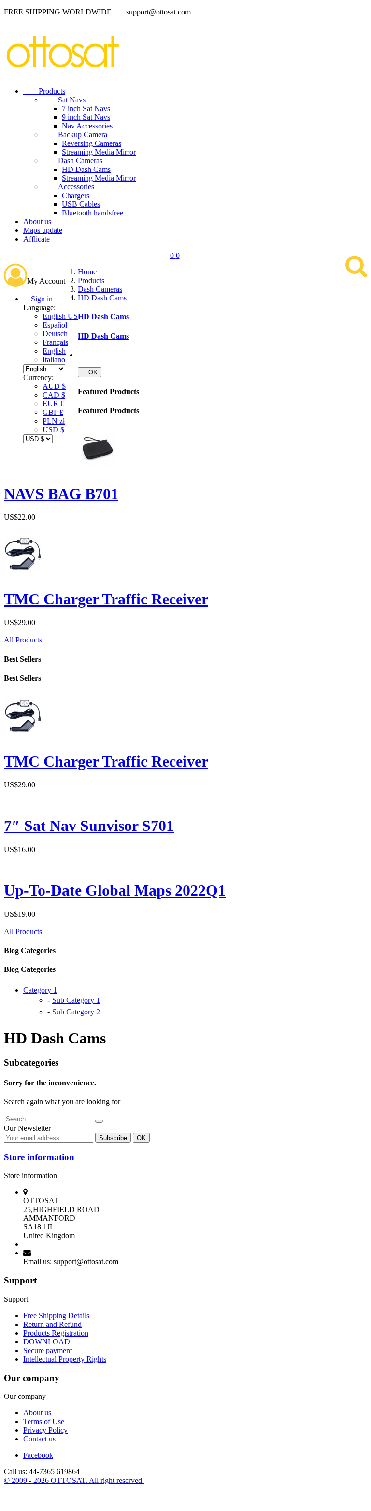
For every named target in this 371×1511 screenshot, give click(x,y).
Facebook (38, 1455)
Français (55, 342)
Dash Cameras (72, 161)
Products (44, 91)
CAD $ (54, 395)
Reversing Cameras (91, 143)
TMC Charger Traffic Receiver (106, 599)
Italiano (54, 360)
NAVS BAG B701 (61, 493)
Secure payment (47, 1350)
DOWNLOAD (46, 1342)
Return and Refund (52, 1324)
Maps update (42, 230)
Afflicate (36, 239)
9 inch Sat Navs (86, 117)
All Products (23, 640)
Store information (39, 1157)
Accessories (68, 187)
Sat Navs (64, 100)
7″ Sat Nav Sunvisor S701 (89, 825)
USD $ (53, 430)
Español (55, 325)
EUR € (53, 403)
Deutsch (55, 333)
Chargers (75, 195)
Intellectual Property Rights (64, 1359)
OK (90, 372)
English (54, 351)
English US (60, 316)
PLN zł (54, 421)
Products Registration (55, 1333)
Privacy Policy (45, 1430)
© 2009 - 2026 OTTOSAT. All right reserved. (74, 1480)
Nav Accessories (87, 126)
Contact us (39, 1439)
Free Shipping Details (56, 1315)
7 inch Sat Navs (86, 108)
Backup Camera (75, 134)
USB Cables (81, 204)
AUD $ (54, 386)
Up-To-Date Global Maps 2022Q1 (115, 890)
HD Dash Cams (86, 169)
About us (37, 221)
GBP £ (53, 412)
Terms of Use (43, 1421)
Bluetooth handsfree (92, 213)
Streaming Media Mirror (99, 152)
